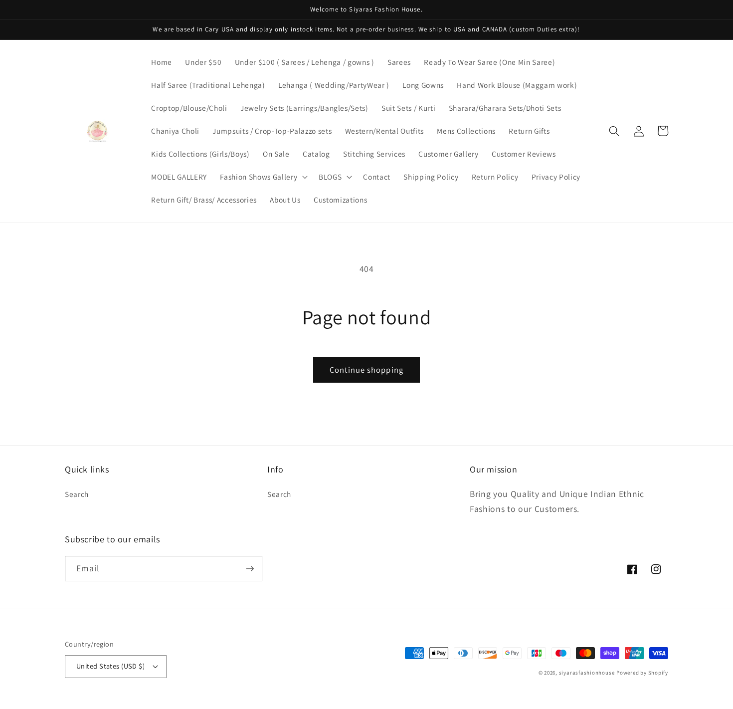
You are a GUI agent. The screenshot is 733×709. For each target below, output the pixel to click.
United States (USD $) (110, 666)
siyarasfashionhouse (587, 672)
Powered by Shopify (642, 672)
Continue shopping (366, 369)
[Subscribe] (250, 569)
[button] (262, 177)
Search (77, 494)
